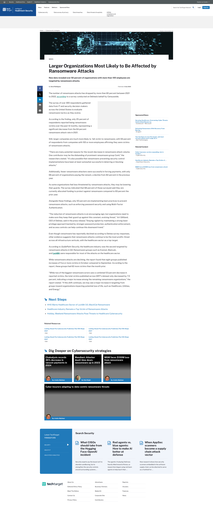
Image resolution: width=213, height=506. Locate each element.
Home (41, 30)
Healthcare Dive (20, 2)
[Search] (193, 7)
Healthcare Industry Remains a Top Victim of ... (150, 160)
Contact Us (71, 495)
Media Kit (98, 491)
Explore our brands (202, 2)
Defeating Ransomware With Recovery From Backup (150, 129)
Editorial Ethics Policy (74, 486)
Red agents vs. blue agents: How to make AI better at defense (122, 448)
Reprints (125, 482)
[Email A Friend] (40, 111)
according (61, 96)
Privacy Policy (72, 500)
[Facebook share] (40, 88)
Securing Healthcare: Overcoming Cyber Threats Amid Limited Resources (151, 121)
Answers (125, 486)
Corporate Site (100, 495)
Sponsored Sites (65, 7)
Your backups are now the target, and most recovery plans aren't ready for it (149, 137)
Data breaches (78, 12)
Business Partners (101, 486)
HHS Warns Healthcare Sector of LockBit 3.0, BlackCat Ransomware (78, 305)
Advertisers (99, 482)
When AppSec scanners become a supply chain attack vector (155, 448)
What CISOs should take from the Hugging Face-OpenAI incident (91, 448)
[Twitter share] (40, 94)
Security (11, 2)
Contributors (99, 500)
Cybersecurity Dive (53, 2)
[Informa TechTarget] (4, 2)
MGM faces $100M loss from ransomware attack (151, 167)
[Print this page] (40, 105)
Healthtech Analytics (40, 2)
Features (46, 7)
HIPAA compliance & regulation (111, 13)
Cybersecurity (43, 12)
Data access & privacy (61, 12)
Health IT (29, 2)
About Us (70, 482)
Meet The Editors (73, 491)
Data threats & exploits (94, 12)
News (40, 7)
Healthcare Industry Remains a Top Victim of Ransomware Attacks (77, 309)
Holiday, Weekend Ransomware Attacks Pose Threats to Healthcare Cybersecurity (84, 313)
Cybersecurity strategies (53, 30)
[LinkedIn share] (40, 99)
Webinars (54, 7)
